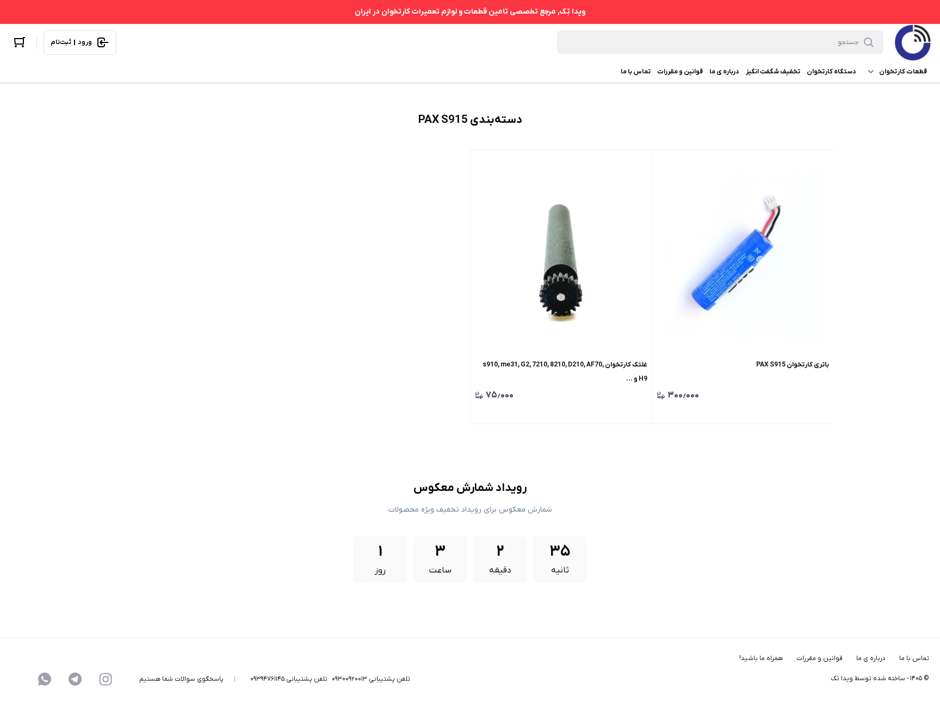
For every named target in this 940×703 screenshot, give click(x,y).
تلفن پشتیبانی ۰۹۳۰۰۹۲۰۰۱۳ (371, 679)
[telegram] (75, 679)
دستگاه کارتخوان (831, 71)
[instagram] (105, 679)
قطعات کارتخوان (903, 71)
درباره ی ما (724, 71)
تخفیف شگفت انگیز (773, 71)
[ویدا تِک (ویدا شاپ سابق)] (912, 42)
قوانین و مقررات (680, 71)
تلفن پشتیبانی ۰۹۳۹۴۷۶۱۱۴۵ (288, 679)
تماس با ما (636, 71)
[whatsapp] (44, 679)
